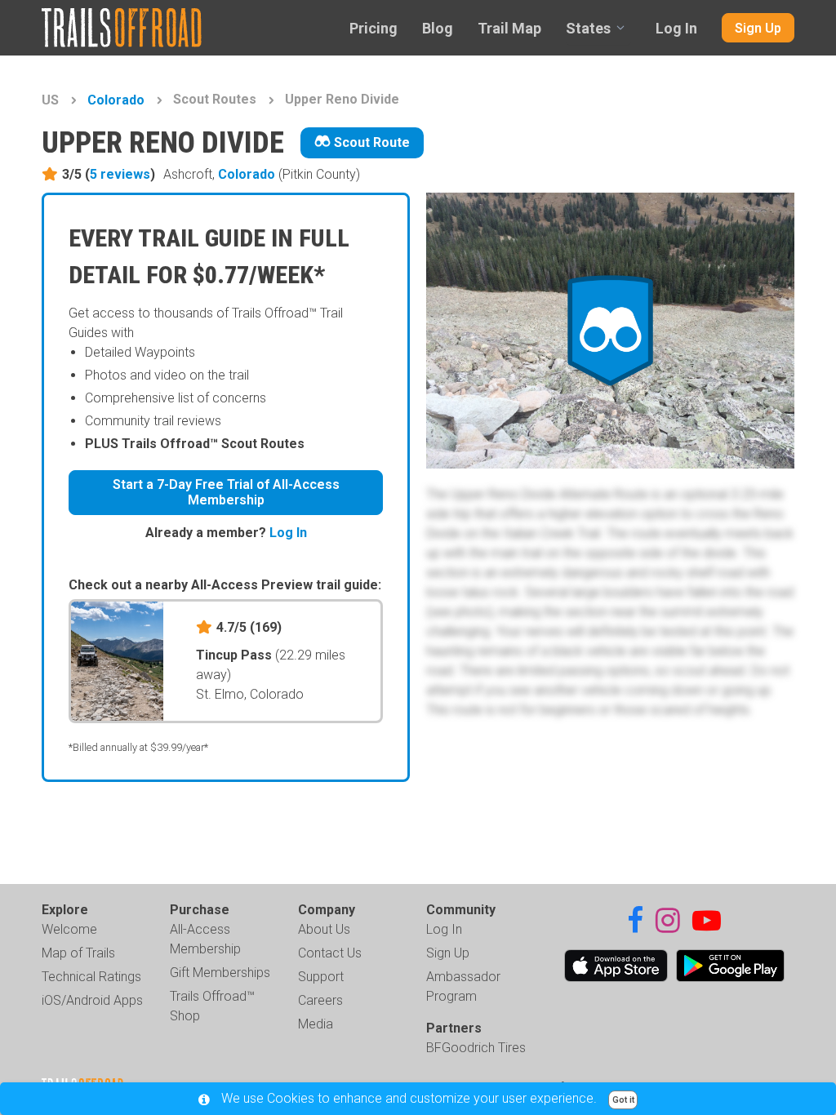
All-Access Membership (205, 939)
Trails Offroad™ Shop (212, 1006)
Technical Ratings (91, 976)
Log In (676, 28)
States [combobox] (588, 28)
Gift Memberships (220, 972)
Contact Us (330, 953)
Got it (623, 1100)
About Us (324, 929)
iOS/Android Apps (92, 1000)
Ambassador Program (463, 986)
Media (315, 1024)
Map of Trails (78, 953)
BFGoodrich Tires (476, 1047)
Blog (437, 28)
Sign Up (758, 28)
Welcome (69, 929)
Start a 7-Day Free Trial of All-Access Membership (226, 492)
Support (321, 976)
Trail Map (509, 28)
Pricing (373, 28)
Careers (320, 1000)
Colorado (116, 100)
